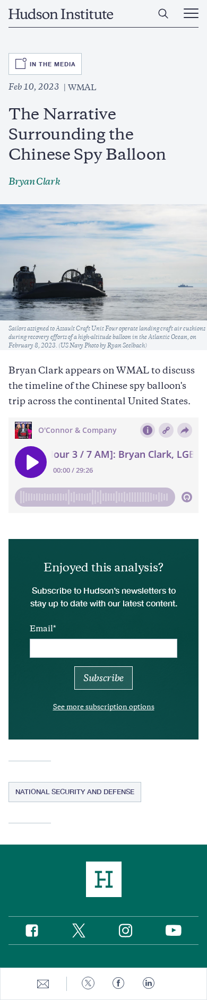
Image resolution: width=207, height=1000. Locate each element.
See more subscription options (103, 707)
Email (41, 628)
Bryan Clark (34, 181)
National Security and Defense (74, 791)
